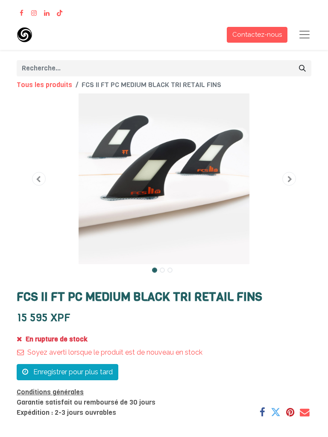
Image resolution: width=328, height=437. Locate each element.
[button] (39, 179)
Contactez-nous (257, 34)
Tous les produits (44, 84)
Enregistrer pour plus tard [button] (72, 372)
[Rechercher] (302, 68)
